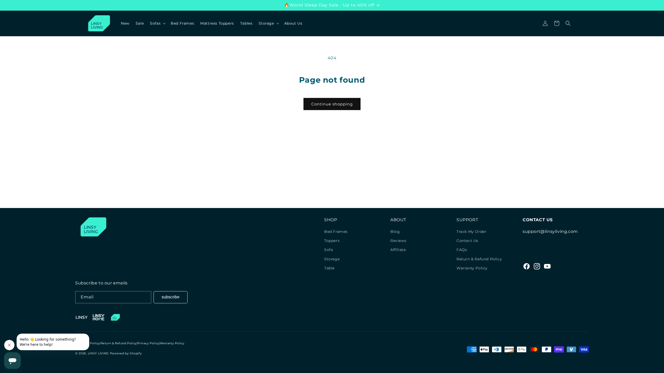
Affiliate (398, 249)
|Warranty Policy (171, 343)
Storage (332, 259)
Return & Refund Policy (479, 259)
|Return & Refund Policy (118, 343)
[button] (157, 23)
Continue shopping (332, 104)
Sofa (328, 249)
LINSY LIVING (98, 353)
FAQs (462, 249)
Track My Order (471, 231)
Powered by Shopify (126, 353)
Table (329, 268)
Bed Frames (336, 231)
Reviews (398, 240)
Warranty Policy (472, 268)
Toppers (332, 240)
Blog (395, 231)
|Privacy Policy (148, 343)
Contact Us (467, 240)
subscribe (170, 297)
